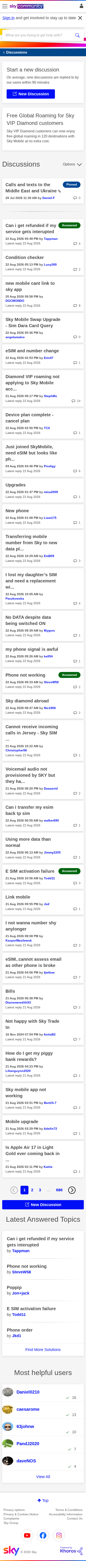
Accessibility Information (65, 1514)
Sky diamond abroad (27, 700)
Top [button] (45, 1500)
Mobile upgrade (22, 1121)
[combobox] (39, 35)
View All (43, 1477)
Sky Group (11, 1523)
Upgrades (16, 484)
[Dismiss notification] (80, 18)
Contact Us (74, 1518)
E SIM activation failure (30, 871)
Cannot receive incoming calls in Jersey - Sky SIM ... (32, 732)
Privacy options (14, 1510)
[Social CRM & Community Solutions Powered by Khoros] (71, 1551)
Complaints (11, 1518)
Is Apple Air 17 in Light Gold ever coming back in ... (33, 1153)
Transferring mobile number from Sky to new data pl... (31, 542)
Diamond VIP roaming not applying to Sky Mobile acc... (33, 382)
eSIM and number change (32, 350)
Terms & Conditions (68, 1510)
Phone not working (25, 675)
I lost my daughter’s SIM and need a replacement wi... (31, 580)
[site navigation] (4, 6)
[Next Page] (71, 1190)
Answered (69, 225)
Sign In (80, 7)
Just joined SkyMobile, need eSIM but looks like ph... (31, 453)
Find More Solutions (43, 1349)
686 (59, 1190)
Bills (10, 991)
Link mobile (18, 897)
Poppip (14, 1287)
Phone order (20, 1330)
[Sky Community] (27, 6)
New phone (17, 510)
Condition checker (25, 257)
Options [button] (69, 164)
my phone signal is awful (32, 649)
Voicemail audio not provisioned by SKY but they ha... (30, 775)
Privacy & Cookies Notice (21, 1514)
